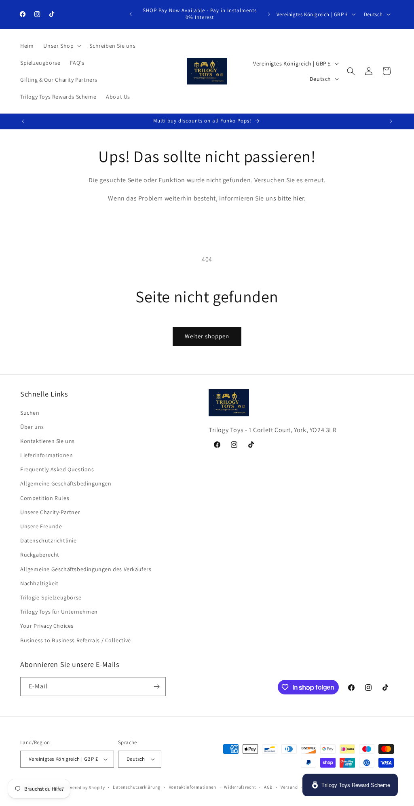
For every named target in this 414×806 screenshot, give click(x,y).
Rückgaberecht (39, 554)
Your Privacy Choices (47, 625)
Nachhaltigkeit (39, 583)
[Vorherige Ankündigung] (130, 14)
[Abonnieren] (156, 686)
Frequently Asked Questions (57, 469)
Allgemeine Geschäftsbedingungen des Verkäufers (86, 569)
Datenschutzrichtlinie (48, 540)
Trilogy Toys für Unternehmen (59, 611)
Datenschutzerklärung (137, 787)
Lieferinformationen (46, 455)
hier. (299, 198)
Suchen (30, 412)
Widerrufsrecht (240, 787)
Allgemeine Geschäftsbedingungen (66, 483)
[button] (61, 45)
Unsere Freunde (41, 526)
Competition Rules (44, 498)
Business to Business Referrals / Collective (75, 640)
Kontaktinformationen (192, 787)
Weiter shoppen (207, 336)
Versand (289, 787)
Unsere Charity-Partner (50, 512)
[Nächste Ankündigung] (269, 14)
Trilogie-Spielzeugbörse (51, 597)
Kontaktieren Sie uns (47, 441)
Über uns (32, 426)
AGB (268, 787)
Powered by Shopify (84, 787)
